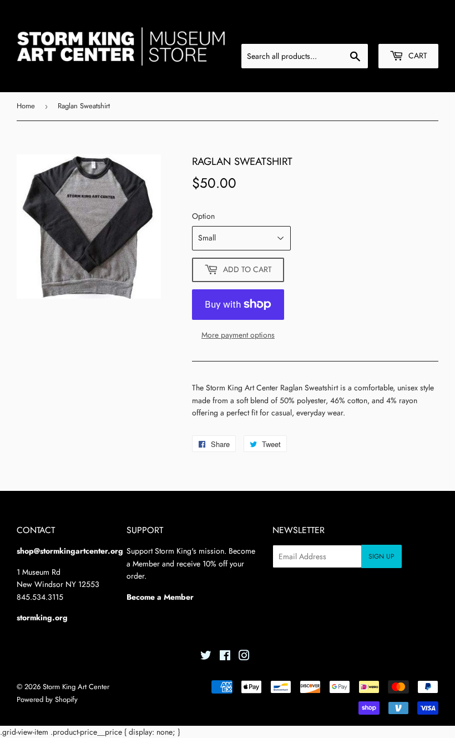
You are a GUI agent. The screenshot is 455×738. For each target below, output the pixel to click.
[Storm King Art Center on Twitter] (205, 656)
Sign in (354, 30)
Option (203, 216)
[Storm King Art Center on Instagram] (244, 656)
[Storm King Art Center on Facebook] (225, 656)
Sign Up (381, 556)
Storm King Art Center (76, 686)
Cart (416, 55)
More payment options (238, 334)
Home (26, 106)
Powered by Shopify (47, 699)
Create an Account (409, 30)
